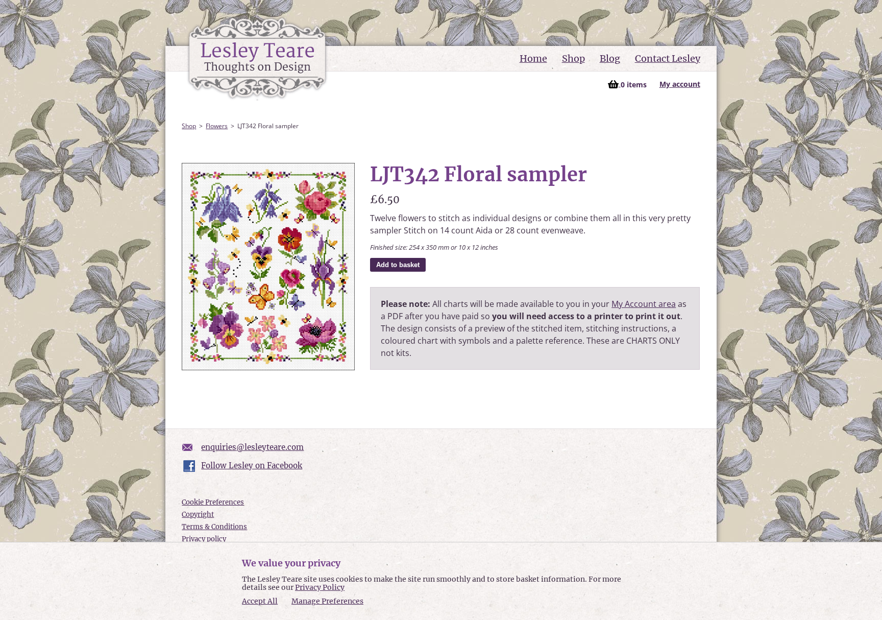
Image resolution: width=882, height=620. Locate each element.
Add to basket (398, 265)
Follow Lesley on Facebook (251, 465)
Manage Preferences (327, 601)
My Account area (643, 303)
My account (679, 84)
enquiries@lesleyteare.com (252, 447)
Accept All (260, 601)
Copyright (198, 514)
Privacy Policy (320, 587)
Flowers (217, 126)
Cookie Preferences (213, 502)
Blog (610, 58)
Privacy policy (204, 539)
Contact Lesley (667, 58)
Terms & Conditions (214, 526)
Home (533, 58)
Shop (573, 58)
